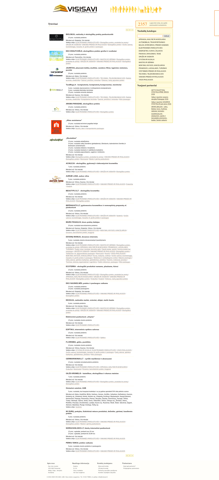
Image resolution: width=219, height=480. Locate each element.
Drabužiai (129, 184)
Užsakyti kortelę (103, 468)
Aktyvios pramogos (125, 258)
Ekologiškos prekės (114, 45)
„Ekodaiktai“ (71, 138)
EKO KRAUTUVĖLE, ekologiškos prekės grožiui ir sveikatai (91, 51)
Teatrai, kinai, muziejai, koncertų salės (88, 249)
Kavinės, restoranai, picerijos (117, 260)
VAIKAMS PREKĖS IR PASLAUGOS (94, 45)
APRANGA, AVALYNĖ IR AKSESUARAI (93, 247)
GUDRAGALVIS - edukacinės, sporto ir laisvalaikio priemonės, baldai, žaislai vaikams (159, 117)
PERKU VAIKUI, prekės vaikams (79, 443)
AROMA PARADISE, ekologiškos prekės (83, 104)
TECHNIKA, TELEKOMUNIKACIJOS (112, 78)
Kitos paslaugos (124, 99)
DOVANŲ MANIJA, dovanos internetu (82, 237)
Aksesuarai (84, 159)
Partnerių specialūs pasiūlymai (107, 470)
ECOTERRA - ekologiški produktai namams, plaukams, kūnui (92, 266)
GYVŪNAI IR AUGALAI (83, 350)
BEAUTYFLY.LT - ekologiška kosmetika (82, 191)
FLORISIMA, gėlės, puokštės (78, 342)
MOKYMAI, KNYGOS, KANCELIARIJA (113, 230)
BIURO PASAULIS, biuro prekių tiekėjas (83, 222)
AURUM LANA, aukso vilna (77, 176)
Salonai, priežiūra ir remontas (108, 99)
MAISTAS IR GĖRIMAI (107, 59)
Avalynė (69, 186)
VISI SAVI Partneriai (54, 468)
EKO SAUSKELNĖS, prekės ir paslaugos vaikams (87, 283)
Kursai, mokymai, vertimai (102, 256)
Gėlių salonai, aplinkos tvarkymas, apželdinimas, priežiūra (86, 260)
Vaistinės (119, 216)
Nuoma (107, 253)
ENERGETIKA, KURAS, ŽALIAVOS (151, 51)
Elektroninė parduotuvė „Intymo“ (80, 317)
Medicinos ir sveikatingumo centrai (106, 258)
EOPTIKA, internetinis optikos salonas (82, 329)
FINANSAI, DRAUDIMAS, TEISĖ (150, 54)
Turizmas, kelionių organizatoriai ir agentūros (81, 262)
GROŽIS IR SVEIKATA (73, 45)
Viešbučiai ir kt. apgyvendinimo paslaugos (80, 253)
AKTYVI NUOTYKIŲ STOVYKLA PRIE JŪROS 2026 (160, 92)
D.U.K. (75, 468)
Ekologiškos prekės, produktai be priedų (114, 42)
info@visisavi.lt (102, 477)
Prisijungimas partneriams (131, 468)
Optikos (103, 338)
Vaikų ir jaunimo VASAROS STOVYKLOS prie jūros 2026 (161, 103)
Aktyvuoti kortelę (103, 466)
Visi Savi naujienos (79, 472)
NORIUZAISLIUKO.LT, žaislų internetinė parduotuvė (88, 428)
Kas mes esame (53, 466)
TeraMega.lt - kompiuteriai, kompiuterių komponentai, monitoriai (93, 85)
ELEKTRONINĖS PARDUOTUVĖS (87, 42)
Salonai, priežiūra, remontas (91, 80)
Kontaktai (51, 472)
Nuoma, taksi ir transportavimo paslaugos (90, 128)
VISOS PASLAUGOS (118, 253)
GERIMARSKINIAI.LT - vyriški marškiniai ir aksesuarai (89, 359)
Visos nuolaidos (78, 470)
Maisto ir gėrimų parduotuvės (99, 159)
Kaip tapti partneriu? (129, 466)
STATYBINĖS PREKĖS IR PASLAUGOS (152, 71)
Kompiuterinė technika (89, 99)
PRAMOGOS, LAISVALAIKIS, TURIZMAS (153, 68)
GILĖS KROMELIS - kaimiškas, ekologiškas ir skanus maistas (92, 373)
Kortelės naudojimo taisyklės (107, 472)
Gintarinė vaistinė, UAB (76, 388)
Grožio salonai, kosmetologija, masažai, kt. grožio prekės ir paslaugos (90, 352)
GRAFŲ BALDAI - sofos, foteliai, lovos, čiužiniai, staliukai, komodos (159, 109)
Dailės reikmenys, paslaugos (108, 262)
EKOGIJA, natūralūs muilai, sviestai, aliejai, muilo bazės (90, 300)
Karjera (75, 466)
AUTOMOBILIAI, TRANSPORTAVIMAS (152, 42)
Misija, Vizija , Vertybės (55, 470)
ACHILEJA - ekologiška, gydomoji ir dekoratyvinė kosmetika (92, 163)
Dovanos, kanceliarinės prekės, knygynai (80, 232)
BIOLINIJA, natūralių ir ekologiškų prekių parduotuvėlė (89, 34)
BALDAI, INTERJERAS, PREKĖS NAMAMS (154, 45)
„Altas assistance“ (74, 120)
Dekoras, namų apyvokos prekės (113, 80)
